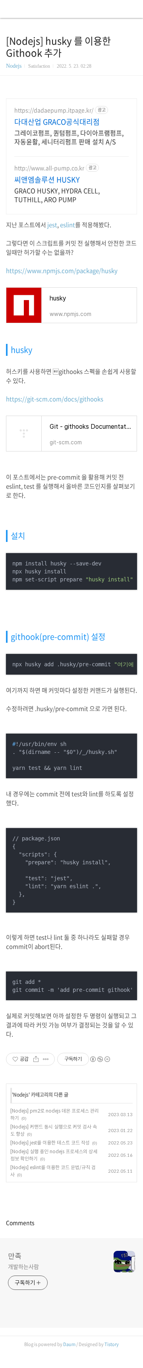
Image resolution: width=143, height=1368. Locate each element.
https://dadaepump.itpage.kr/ (53, 110)
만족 (14, 1255)
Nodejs (13, 66)
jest (52, 224)
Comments (20, 1223)
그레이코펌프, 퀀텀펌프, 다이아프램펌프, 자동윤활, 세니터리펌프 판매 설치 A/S (69, 137)
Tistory (111, 1344)
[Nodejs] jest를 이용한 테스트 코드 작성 (50, 1143)
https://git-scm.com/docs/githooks (54, 399)
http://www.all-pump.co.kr (49, 168)
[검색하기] (133, 9)
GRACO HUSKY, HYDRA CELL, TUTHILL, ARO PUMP (57, 195)
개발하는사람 (23, 1266)
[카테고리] (9, 9)
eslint (67, 224)
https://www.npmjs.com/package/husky (62, 270)
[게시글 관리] (46, 1059)
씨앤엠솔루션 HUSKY (47, 179)
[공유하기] (36, 1059)
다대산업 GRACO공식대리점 (57, 122)
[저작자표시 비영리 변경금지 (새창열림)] (99, 1059)
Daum (69, 1344)
